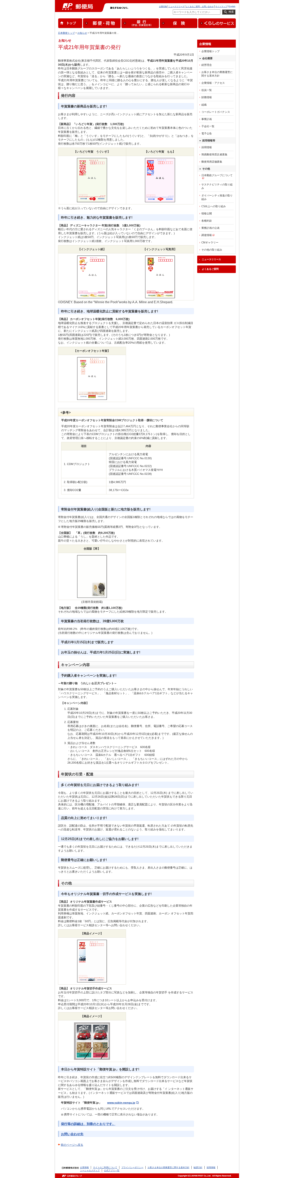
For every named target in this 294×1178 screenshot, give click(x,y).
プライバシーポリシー (132, 1167)
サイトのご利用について (105, 1167)
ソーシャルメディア (90, 1170)
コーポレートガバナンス (215, 111)
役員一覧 (206, 90)
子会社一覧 (207, 126)
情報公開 (206, 213)
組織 (204, 104)
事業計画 (206, 119)
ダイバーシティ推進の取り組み (217, 197)
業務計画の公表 (210, 227)
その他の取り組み (211, 249)
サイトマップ (221, 6)
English (232, 6)
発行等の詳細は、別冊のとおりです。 (88, 1124)
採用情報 (206, 147)
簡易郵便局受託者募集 (214, 154)
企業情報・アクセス (213, 82)
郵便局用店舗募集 (211, 161)
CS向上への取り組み (213, 206)
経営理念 (206, 64)
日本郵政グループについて (217, 175)
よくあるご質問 (210, 269)
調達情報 (206, 235)
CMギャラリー (209, 242)
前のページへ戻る (72, 1144)
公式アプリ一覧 (111, 1170)
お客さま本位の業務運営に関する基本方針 (217, 74)
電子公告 (206, 133)
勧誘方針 (198, 1167)
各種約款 (206, 220)
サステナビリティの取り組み (217, 186)
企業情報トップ (210, 51)
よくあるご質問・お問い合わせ (200, 6)
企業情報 (163, 6)
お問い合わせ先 (72, 1134)
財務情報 (206, 97)
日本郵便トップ (66, 33)
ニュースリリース (176, 6)
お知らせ (82, 33)
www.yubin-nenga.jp (121, 1102)
